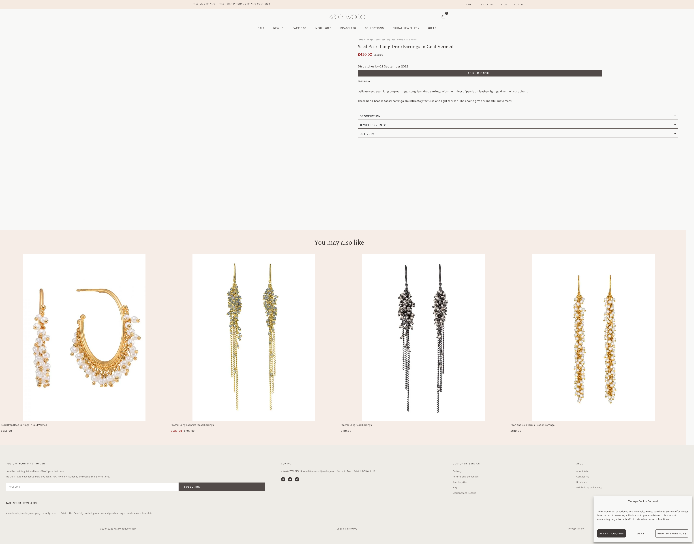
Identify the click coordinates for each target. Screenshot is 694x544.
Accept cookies (611, 533)
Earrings (300, 28)
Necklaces (323, 28)
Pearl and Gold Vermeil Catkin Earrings (532, 424)
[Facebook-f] (297, 479)
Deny (640, 533)
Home (360, 40)
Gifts (432, 28)
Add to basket (480, 73)
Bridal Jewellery (406, 28)
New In (278, 28)
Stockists (487, 4)
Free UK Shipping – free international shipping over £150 (231, 4)
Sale (261, 28)
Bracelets (348, 28)
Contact (519, 4)
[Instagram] (283, 479)
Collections (374, 28)
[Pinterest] (290, 479)
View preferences (671, 533)
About (470, 4)
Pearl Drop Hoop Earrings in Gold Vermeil (24, 424)
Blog (504, 4)
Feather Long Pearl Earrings (356, 424)
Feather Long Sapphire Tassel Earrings (192, 424)
